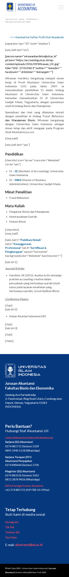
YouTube (11, 537)
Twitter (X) (12, 532)
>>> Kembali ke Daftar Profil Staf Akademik (37, 37)
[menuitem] (59, 7)
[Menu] (59, 7)
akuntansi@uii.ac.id (29, 545)
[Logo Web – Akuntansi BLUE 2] (28, 7)
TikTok (9, 527)
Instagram (12, 522)
